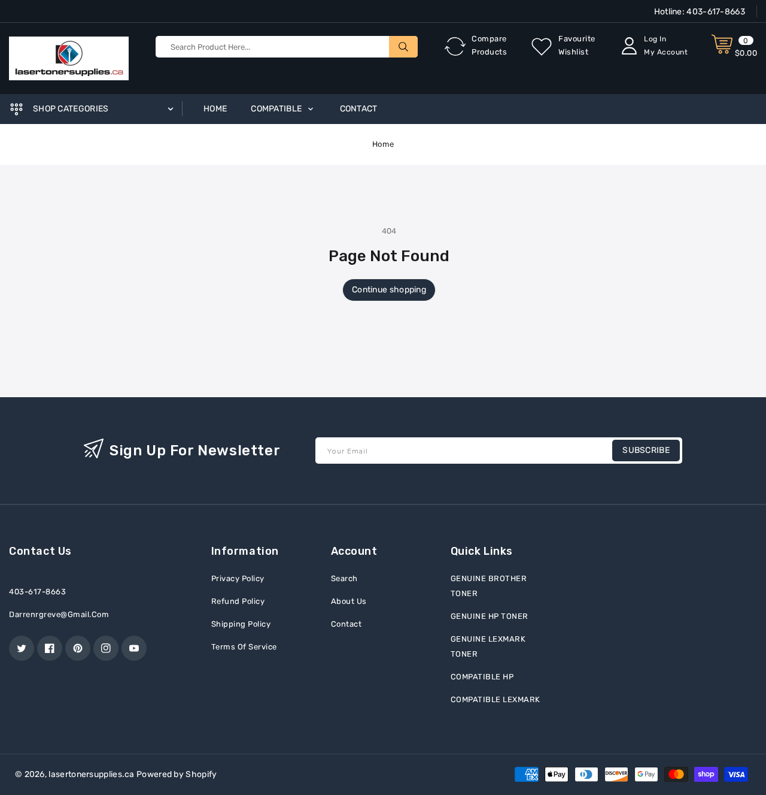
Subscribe (646, 450)
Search (344, 578)
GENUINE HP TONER (489, 616)
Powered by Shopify (176, 774)
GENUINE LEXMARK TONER (488, 646)
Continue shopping (389, 290)
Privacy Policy (238, 578)
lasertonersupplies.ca (91, 774)
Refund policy (238, 601)
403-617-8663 (715, 12)
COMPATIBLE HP (482, 676)
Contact (346, 623)
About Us (349, 601)
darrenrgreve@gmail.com (59, 614)
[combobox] (287, 47)
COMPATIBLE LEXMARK (495, 699)
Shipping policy (241, 623)
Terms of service (244, 646)
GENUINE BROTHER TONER (489, 586)
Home (383, 144)
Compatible (277, 109)
